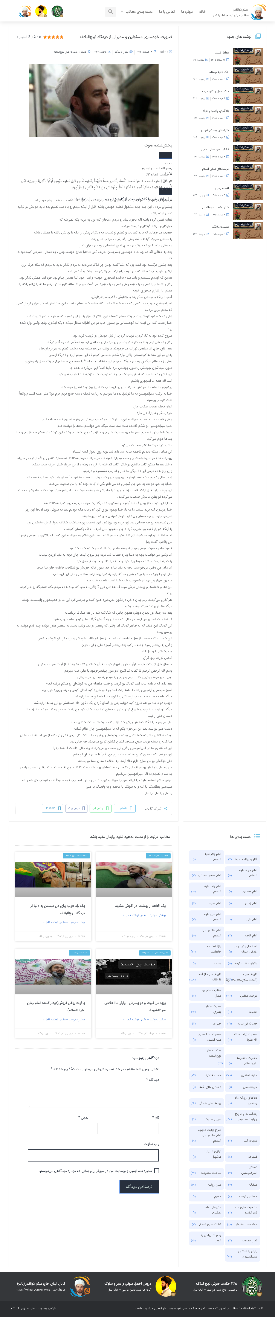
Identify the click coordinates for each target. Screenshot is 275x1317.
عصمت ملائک (220, 226)
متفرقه (253, 1184)
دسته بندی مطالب (139, 12)
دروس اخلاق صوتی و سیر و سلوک (127, 1283)
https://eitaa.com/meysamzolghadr (40, 1289)
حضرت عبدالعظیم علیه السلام (210, 1037)
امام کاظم (251, 935)
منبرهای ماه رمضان (213, 1210)
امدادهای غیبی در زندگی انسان (245, 949)
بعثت (217, 963)
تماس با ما (167, 12)
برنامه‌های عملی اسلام (215, 168)
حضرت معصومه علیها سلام (247, 1060)
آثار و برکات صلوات (245, 859)
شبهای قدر (250, 1140)
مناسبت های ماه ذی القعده (246, 1210)
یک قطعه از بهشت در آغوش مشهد (140, 906)
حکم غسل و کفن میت (215, 91)
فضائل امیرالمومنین (249, 1170)
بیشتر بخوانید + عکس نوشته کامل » (144, 915)
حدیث (253, 1011)
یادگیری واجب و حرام (216, 110)
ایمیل (84, 1117)
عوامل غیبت (222, 52)
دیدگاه (152, 1080)
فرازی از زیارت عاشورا (212, 1154)
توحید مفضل (248, 995)
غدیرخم (252, 1156)
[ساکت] (165, 191)
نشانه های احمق (210, 1224)
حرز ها (217, 1023)
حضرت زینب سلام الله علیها (245, 1037)
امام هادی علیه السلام (211, 933)
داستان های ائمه (210, 1087)
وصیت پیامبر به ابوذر (210, 1238)
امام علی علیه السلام (212, 917)
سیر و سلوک (213, 1119)
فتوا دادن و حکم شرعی (215, 130)
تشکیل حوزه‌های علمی (215, 149)
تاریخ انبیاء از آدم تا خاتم (210, 977)
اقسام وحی (222, 188)
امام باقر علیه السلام (213, 856)
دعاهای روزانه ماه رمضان (246, 1100)
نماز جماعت (249, 1240)
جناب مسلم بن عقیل (211, 993)
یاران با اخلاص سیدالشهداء (247, 1254)
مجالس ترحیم (248, 1196)
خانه (202, 12)
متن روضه (214, 1184)
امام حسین (250, 891)
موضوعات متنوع (246, 1224)
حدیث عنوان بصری (213, 1009)
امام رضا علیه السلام (212, 889)
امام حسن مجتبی (209, 875)
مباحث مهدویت (210, 1172)
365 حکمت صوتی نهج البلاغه (216, 1283)
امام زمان (251, 903)
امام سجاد (214, 903)
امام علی (251, 919)
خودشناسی (250, 1087)
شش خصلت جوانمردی (214, 207)
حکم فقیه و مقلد (219, 72)
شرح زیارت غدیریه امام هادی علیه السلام (209, 1135)
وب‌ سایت (151, 1144)
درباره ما (187, 12)
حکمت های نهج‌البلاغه (65, 52)
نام (155, 1117)
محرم (217, 1196)
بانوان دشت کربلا (246, 963)
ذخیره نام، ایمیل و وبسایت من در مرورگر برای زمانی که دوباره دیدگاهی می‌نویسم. (95, 1171)
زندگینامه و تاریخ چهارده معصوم (246, 1116)
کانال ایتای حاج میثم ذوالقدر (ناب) (41, 1283)
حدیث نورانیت (247, 1023)
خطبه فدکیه (213, 1075)
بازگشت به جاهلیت (214, 949)
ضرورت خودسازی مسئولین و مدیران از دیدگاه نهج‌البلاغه (126, 37)
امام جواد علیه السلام (248, 872)
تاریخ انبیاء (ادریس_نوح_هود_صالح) (244, 977)
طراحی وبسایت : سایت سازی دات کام (33, 1308)
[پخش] (165, 155)
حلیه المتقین (249, 1075)
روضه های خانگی (210, 1103)
